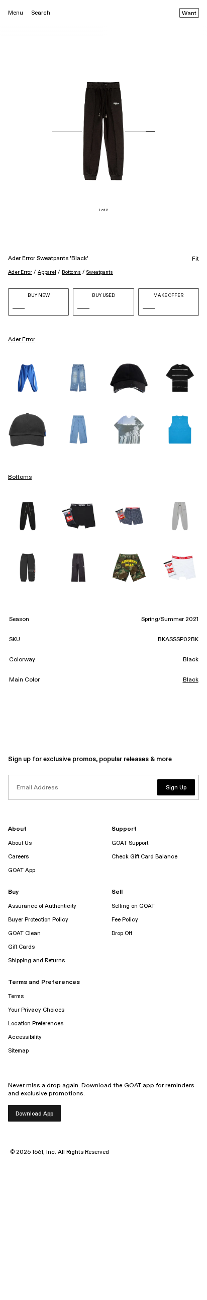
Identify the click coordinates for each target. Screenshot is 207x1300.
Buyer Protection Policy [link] (38, 919)
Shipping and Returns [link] (36, 960)
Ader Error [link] (21, 340)
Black (190, 680)
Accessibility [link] (25, 1037)
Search (40, 13)
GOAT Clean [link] (24, 933)
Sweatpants (99, 272)
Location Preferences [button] (35, 1023)
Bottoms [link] (20, 477)
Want (189, 14)
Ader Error (20, 272)
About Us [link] (20, 843)
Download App (34, 1114)
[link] (27, 378)
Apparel (47, 272)
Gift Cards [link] (21, 947)
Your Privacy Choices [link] (36, 1010)
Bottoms (71, 272)
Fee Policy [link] (125, 919)
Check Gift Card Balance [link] (144, 856)
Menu (15, 13)
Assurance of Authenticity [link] (42, 906)
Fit (195, 259)
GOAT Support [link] (130, 843)
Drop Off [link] (122, 933)
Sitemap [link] (18, 1051)
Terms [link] (16, 996)
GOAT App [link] (21, 870)
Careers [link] (18, 856)
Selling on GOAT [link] (133, 906)
